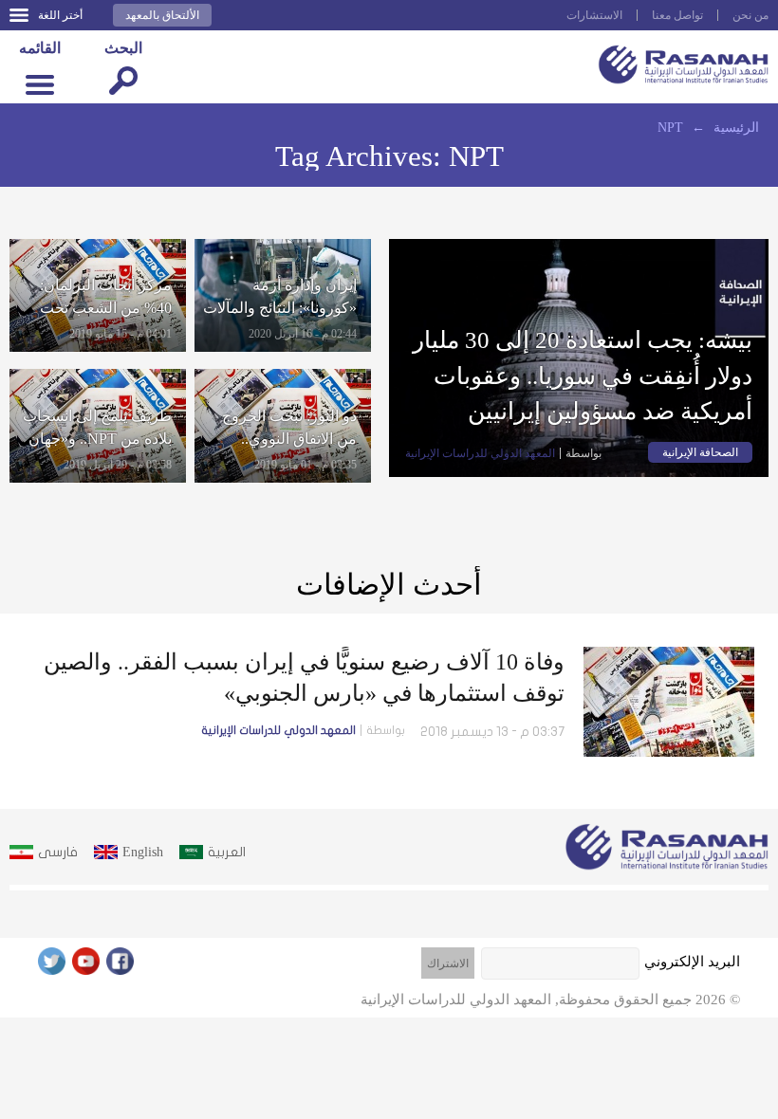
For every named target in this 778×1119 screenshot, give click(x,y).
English (142, 852)
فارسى (58, 852)
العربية (227, 852)
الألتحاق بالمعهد (162, 15)
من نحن (750, 15)
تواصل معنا (677, 15)
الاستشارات (594, 15)
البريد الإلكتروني (692, 961)
